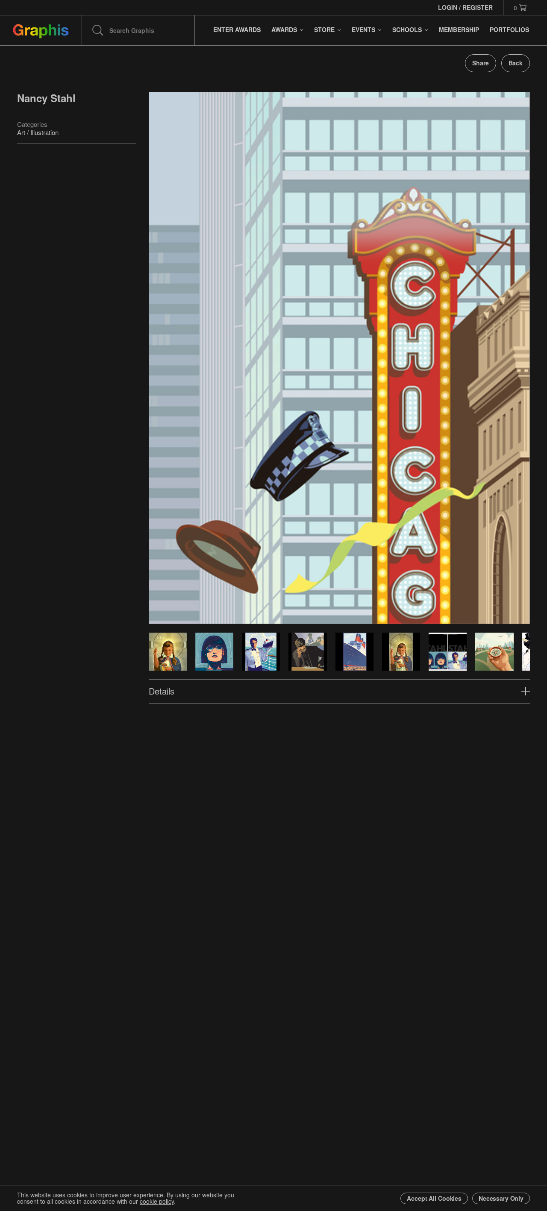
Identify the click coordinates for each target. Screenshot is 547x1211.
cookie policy (157, 1201)
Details (161, 691)
